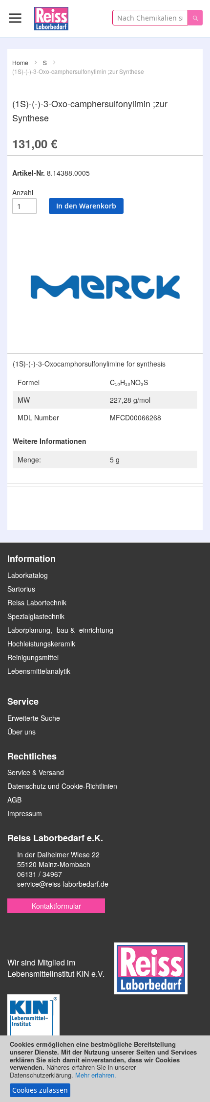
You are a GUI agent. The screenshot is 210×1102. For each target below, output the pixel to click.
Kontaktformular (56, 906)
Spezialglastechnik (35, 616)
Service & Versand (35, 772)
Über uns (21, 731)
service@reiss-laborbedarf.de (62, 884)
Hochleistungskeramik (41, 643)
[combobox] (150, 17)
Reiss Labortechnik (36, 602)
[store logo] (51, 16)
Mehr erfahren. (95, 1074)
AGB (14, 799)
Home (20, 62)
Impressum (24, 813)
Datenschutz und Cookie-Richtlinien (62, 786)
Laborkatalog (27, 575)
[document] (105, 1068)
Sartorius (21, 589)
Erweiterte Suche (33, 718)
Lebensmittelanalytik (38, 671)
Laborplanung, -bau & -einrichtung (60, 630)
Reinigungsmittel (33, 657)
